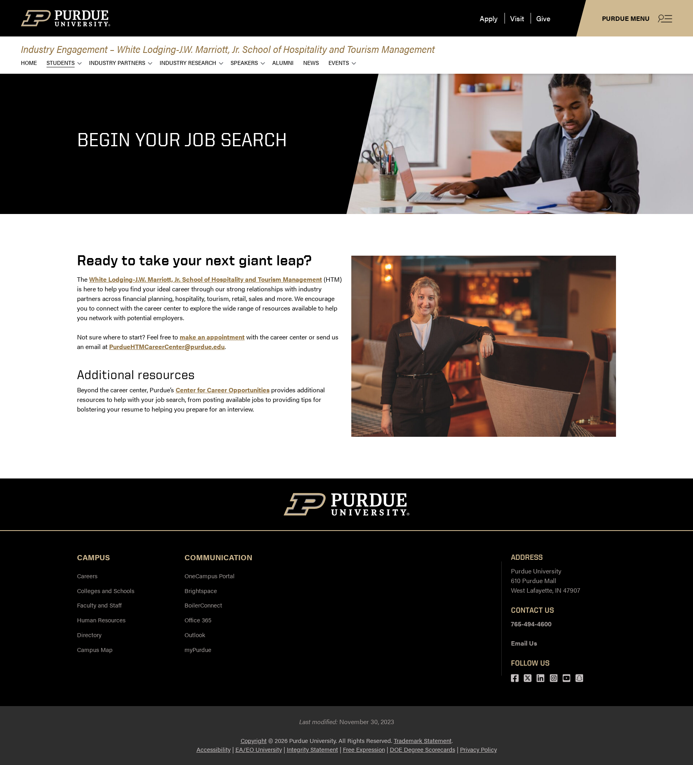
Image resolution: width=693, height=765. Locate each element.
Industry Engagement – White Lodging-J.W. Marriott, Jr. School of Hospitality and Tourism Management (228, 49)
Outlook (194, 634)
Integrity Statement (312, 749)
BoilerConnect (203, 605)
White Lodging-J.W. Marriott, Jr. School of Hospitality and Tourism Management (205, 279)
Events (338, 62)
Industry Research (188, 62)
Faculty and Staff (99, 605)
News (311, 62)
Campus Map (95, 649)
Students (61, 62)
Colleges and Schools (105, 590)
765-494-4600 (531, 623)
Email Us (524, 643)
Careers (87, 575)
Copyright (254, 740)
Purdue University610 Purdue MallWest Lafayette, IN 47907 (545, 580)
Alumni (283, 62)
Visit (517, 18)
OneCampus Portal (209, 575)
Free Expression (364, 749)
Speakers (244, 62)
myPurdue (197, 649)
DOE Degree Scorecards (422, 749)
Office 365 (197, 620)
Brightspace (200, 590)
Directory (89, 634)
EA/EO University (258, 749)
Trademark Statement (423, 740)
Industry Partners (117, 62)
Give (543, 18)
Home (29, 62)
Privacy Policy (478, 749)
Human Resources (101, 620)
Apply (489, 18)
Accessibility (214, 749)
